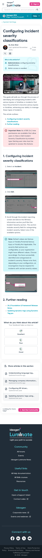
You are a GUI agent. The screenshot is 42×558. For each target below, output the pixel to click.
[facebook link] (12, 538)
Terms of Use (20, 548)
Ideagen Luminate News (21, 460)
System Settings (9, 22)
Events (21, 456)
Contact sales (20, 499)
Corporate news (20, 513)
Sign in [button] (36, 4)
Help (35, 16)
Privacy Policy (9, 548)
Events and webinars (20, 517)
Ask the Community (30, 410)
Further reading (13, 124)
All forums (21, 452)
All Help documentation (21, 473)
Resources (21, 481)
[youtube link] (30, 538)
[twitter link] (24, 538)
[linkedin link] (18, 538)
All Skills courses (21, 477)
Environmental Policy (15, 550)
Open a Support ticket (21, 495)
